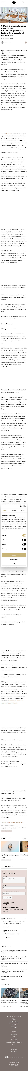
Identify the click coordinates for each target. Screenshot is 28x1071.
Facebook (14, 1049)
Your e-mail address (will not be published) (11, 891)
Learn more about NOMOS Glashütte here (12, 822)
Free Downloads (14, 1023)
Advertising (14, 1021)
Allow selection (14, 559)
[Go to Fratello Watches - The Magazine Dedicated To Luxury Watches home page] (14, 1)
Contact (14, 1027)
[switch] (24, 540)
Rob (6, 930)
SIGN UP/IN (3, 2)
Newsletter (14, 1026)
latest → (25, 838)
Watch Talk (14, 1039)
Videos (14, 1024)
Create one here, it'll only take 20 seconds (13, 910)
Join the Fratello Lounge (14, 1016)
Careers (14, 1019)
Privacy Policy (14, 1066)
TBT (14, 1036)
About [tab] (23, 510)
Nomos (9, 831)
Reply (7, 927)
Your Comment (6, 876)
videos (25, 4)
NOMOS (8, 133)
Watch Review (14, 1041)
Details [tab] (14, 510)
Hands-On (14, 1034)
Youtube (14, 1053)
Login (6, 904)
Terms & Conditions (14, 1064)
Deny (14, 563)
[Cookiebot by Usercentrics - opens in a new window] (20, 506)
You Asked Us (14, 1038)
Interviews (4, 831)
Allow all (14, 555)
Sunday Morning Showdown (14, 1042)
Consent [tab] (5, 510)
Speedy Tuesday (14, 1033)
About (14, 1018)
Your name (5, 885)
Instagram (14, 1051)
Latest (14, 1044)
